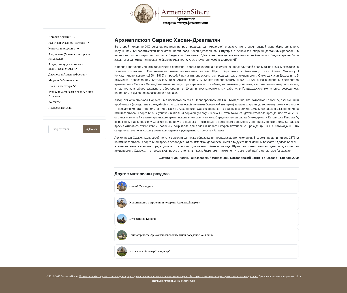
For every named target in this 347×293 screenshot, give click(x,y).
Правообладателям (60, 107)
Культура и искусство (61, 48)
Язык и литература (60, 86)
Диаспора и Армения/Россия (66, 74)
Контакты (54, 102)
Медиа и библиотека (61, 80)
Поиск (93, 129)
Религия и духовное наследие (66, 42)
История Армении (59, 37)
